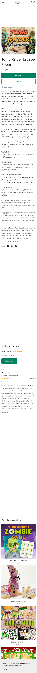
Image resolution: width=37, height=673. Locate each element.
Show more (5, 413)
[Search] (31, 2)
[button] (3, 42)
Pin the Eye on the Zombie (18, 560)
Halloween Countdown (18, 601)
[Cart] (35, 2)
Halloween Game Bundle (18, 642)
